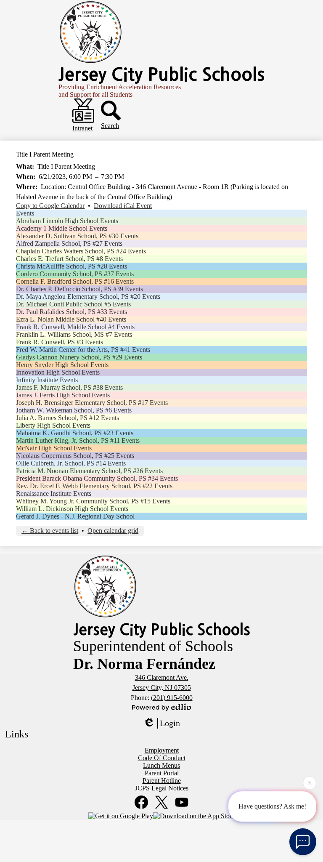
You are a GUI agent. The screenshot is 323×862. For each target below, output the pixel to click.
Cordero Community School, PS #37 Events (75, 273)
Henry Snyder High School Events (62, 364)
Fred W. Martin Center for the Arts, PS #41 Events (83, 349)
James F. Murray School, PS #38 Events (69, 387)
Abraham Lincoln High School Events (67, 220)
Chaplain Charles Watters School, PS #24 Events (81, 251)
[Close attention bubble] (309, 783)
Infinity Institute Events (47, 379)
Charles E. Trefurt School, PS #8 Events (69, 258)
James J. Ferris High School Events (63, 395)
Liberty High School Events (53, 425)
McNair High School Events (54, 448)
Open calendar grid (112, 530)
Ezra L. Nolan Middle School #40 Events (71, 319)
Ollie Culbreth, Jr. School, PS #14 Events (71, 463)
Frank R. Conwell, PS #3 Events (59, 342)
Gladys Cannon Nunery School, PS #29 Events (79, 357)
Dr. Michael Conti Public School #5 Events (73, 304)
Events (25, 213)
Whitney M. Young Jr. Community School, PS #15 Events (93, 501)
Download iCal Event (123, 205)
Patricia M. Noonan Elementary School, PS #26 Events (89, 470)
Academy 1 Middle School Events (61, 228)
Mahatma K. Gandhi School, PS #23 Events (74, 432)
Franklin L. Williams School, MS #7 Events (74, 334)
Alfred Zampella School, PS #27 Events (69, 243)
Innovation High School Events (58, 372)
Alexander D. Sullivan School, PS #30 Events (77, 235)
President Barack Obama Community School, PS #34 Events (97, 478)
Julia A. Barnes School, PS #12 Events (67, 417)
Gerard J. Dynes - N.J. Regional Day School (75, 516)
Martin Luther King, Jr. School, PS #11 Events (78, 440)
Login (170, 723)
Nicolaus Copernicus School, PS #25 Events (75, 455)
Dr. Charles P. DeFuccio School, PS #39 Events (79, 289)
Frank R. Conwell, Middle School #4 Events (75, 326)
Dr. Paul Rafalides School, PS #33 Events (71, 311)
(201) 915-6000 (172, 697)
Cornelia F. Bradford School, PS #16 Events (75, 281)
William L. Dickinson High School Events (72, 508)
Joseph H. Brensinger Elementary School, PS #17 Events (92, 402)
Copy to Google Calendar (50, 205)
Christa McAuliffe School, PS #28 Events (71, 266)
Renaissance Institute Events (53, 493)
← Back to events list (49, 530)
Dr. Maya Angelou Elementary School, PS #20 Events (88, 296)
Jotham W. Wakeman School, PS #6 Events (74, 410)
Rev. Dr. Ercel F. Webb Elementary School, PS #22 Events (94, 486)
